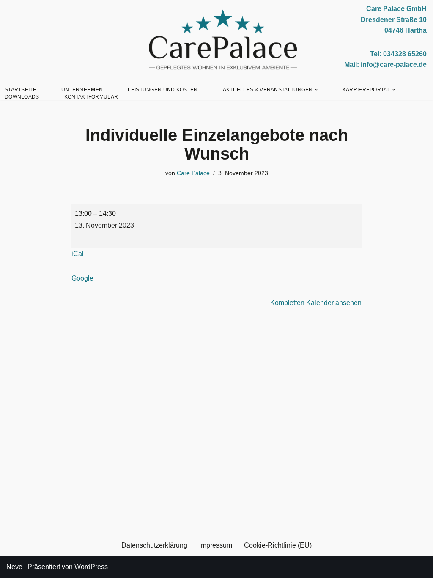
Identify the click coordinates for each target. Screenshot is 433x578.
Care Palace (193, 173)
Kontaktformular (91, 97)
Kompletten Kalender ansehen (316, 302)
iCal (77, 253)
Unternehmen (82, 90)
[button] (316, 89)
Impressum (215, 545)
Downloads (22, 97)
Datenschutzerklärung (154, 545)
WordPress (91, 566)
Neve (14, 566)
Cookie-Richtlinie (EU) (278, 545)
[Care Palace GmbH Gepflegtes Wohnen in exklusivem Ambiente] (223, 39)
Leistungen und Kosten (162, 90)
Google (82, 278)
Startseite (20, 90)
